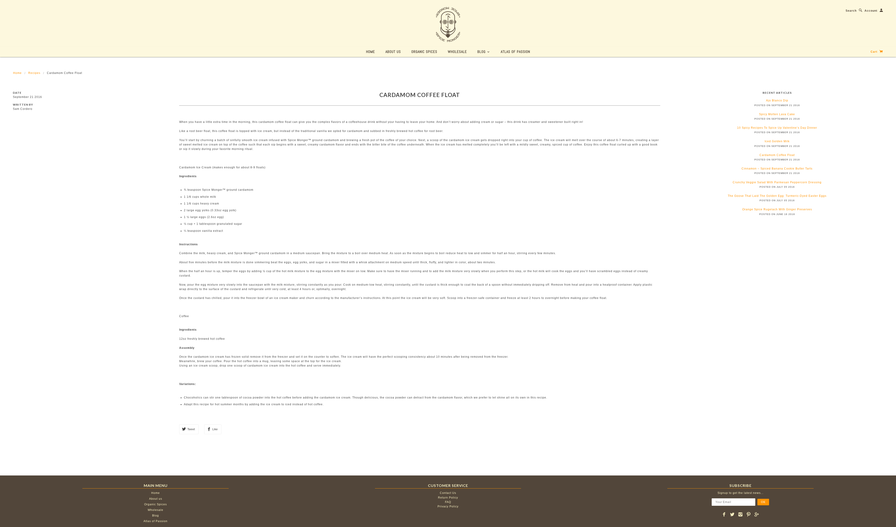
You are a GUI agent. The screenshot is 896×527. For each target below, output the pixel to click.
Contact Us (448, 493)
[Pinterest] (748, 514)
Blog (482, 51)
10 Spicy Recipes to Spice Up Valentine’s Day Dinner (777, 127)
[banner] (448, 24)
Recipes (34, 73)
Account (870, 10)
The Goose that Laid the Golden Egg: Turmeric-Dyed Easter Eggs (777, 196)
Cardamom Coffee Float (419, 94)
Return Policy (448, 497)
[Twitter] (732, 514)
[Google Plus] (756, 514)
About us (393, 51)
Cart (874, 51)
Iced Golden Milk (777, 141)
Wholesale (457, 51)
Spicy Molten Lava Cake (777, 114)
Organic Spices (424, 51)
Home (370, 51)
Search (851, 10)
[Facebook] (724, 514)
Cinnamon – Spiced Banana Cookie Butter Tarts (777, 168)
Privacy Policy (448, 506)
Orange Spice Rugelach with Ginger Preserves (777, 209)
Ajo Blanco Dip (777, 100)
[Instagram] (740, 514)
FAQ (448, 502)
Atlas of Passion (515, 51)
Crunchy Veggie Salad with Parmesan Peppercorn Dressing (777, 182)
